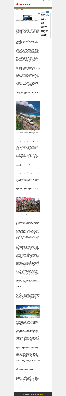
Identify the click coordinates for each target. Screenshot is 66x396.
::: (15, 1)
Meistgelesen (43, 11)
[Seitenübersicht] (43, 0)
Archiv (31, 7)
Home (17, 9)
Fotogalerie (28, 7)
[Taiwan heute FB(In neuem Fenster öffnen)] (45, 0)
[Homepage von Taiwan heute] (42, 0)
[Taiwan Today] (25, 4)
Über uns (34, 7)
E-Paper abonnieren (45, 7)
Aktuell (47, 11)
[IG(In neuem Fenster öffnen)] (44, 0)
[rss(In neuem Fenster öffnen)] (48, 0)
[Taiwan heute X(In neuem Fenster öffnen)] (47, 0)
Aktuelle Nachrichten (24, 7)
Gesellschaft (21, 9)
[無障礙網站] (41, 394)
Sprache (49, 7)
